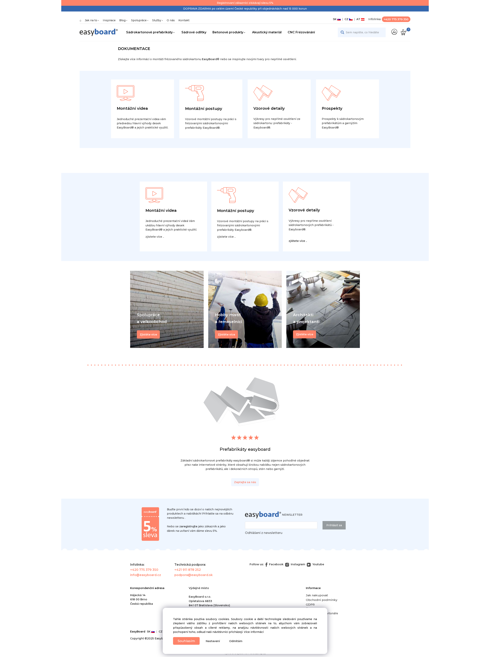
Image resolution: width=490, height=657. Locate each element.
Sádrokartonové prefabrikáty (149, 32)
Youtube (318, 564)
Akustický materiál (267, 32)
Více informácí (254, 632)
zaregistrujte (188, 526)
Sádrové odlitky (193, 32)
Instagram (297, 564)
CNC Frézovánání (301, 32)
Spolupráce (139, 20)
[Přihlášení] (394, 32)
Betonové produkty (227, 32)
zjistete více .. (154, 236)
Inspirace (109, 20)
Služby (156, 20)
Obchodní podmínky (321, 600)
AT (358, 19)
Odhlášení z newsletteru (263, 533)
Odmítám (235, 641)
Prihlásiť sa (334, 525)
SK (335, 19)
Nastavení (213, 641)
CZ (346, 19)
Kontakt (183, 20)
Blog (122, 20)
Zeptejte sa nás (245, 482)
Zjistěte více (304, 334)
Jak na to (91, 20)
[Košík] (403, 32)
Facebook (275, 564)
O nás (171, 20)
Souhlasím (186, 641)
